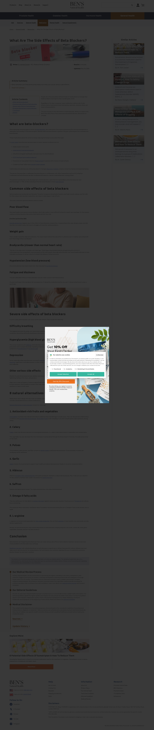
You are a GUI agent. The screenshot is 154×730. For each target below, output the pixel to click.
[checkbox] (55, 369)
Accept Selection (63, 374)
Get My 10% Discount (61, 381)
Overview (100, 355)
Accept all (90, 374)
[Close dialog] (107, 328)
